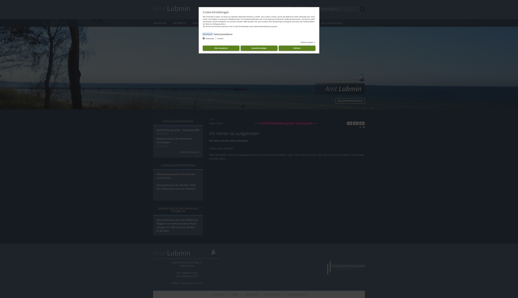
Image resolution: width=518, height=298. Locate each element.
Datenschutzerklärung (223, 34)
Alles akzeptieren (221, 48)
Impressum (207, 34)
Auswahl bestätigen (259, 48)
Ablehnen (297, 48)
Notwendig (209, 39)
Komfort (220, 39)
